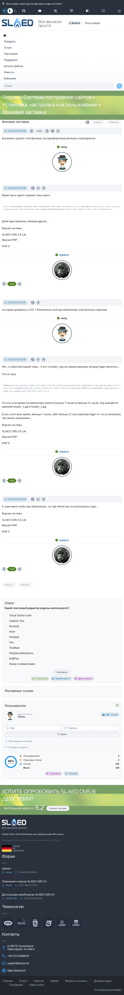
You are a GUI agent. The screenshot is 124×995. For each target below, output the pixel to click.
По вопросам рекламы (107, 990)
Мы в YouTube (39, 11)
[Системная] (10, 11)
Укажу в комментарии (22, 664)
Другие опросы (85, 679)
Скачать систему (58, 808)
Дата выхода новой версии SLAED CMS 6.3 (28, 894)
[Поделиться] (87, 122)
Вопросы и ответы (76, 981)
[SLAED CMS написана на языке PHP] (8, 923)
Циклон (6, 868)
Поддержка (10, 60)
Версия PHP (9, 240)
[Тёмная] (15, 11)
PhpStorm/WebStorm (21, 653)
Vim (11, 642)
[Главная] (4, 35)
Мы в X (55, 11)
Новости (9, 72)
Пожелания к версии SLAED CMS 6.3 (24, 881)
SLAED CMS (8, 834)
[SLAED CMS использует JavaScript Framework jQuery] (62, 923)
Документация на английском (103, 11)
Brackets (14, 626)
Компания (10, 78)
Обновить (73, 773)
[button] (75, 23)
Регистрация (92, 23)
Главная (8, 981)
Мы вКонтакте (71, 11)
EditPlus (14, 658)
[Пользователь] (38, 188)
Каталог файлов (13, 66)
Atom (12, 631)
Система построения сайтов (58, 97)
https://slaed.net (16, 970)
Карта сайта (37, 984)
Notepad (14, 637)
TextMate (14, 648)
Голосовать (62, 672)
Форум (11, 97)
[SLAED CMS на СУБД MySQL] (22, 923)
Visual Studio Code (20, 615)
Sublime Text (16, 621)
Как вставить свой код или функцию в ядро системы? (33, 3)
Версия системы (12, 228)
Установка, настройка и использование (50, 105)
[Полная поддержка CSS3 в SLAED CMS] (49, 923)
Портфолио (16, 984)
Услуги (8, 47)
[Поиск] (119, 86)
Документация (102, 981)
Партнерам (10, 53)
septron (64, 255)
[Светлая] (4, 11)
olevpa (9, 872)
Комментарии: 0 (63, 679)
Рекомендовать (119, 11)
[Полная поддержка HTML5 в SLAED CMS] (35, 923)
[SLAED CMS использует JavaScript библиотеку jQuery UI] (76, 923)
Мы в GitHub (23, 11)
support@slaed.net (18, 963)
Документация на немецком (87, 11)
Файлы (55, 981)
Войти (64, 734)
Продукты (10, 41)
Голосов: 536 (42, 679)
